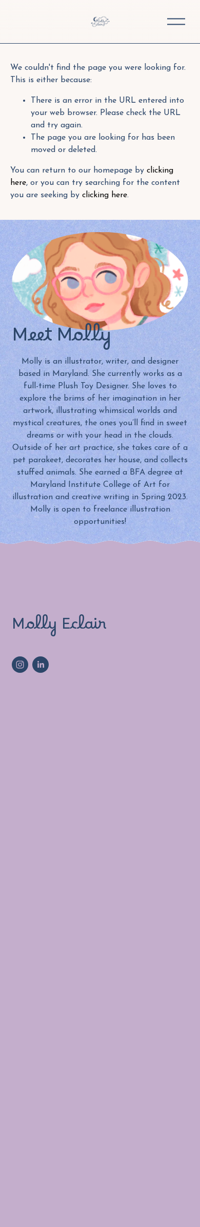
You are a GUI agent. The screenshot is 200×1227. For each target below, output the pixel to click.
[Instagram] (20, 664)
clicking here (104, 195)
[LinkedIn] (40, 664)
